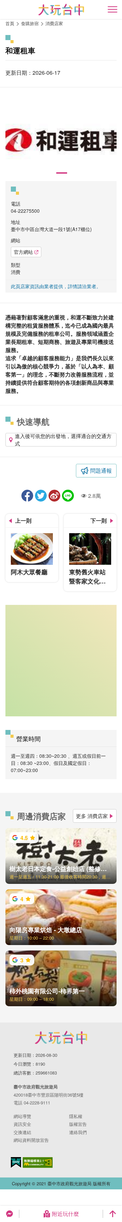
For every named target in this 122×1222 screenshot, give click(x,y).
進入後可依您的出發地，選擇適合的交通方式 (63, 440)
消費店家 (54, 23)
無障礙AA (38, 1162)
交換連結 (22, 1132)
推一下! (41, 496)
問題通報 (101, 470)
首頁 (9, 23)
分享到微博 (54, 496)
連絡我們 (78, 1132)
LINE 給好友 (68, 496)
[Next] (105, 139)
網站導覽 (22, 1116)
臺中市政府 (61, 1037)
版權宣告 (78, 1124)
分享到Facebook (27, 496)
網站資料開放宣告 (31, 1140)
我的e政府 (16, 1162)
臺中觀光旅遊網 (61, 10)
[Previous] (16, 139)
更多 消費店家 (92, 815)
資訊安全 (22, 1124)
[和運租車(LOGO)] (61, 139)
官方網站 (23, 251)
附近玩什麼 (65, 1214)
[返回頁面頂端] (112, 1214)
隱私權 (75, 1116)
